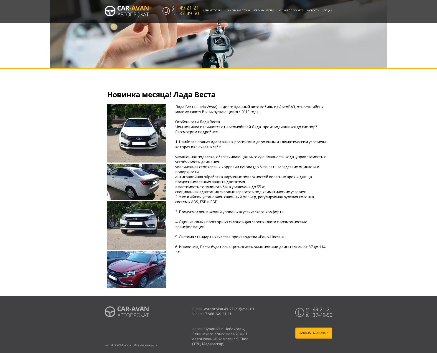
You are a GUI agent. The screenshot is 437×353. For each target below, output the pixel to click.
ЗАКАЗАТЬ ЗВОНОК (313, 333)
